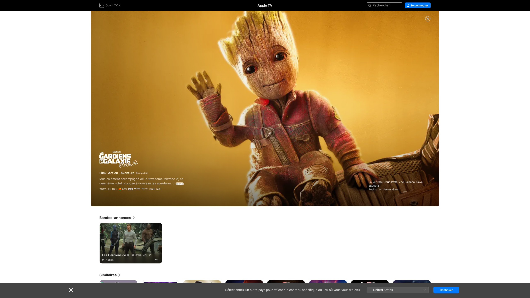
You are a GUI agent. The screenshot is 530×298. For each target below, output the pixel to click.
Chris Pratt (390, 182)
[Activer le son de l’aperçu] (428, 19)
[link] (117, 217)
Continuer (446, 290)
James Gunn (391, 189)
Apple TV (265, 5)
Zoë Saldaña (407, 182)
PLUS (180, 183)
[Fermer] (71, 290)
